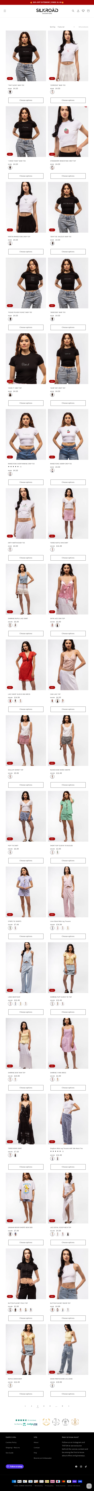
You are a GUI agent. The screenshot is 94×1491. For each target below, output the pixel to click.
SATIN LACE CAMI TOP (57, 618)
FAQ (35, 1453)
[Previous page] (25, 1406)
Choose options (26, 100)
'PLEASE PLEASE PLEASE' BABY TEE (20, 312)
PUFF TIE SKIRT (13, 846)
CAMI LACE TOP (55, 694)
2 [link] (37, 1406)
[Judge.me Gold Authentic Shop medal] (46, 1422)
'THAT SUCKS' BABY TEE (16, 85)
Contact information (74, 1486)
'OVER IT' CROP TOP (15, 388)
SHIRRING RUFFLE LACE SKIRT (18, 618)
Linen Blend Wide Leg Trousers (60, 921)
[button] (4, 10)
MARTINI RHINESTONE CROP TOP (19, 237)
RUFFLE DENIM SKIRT (15, 1379)
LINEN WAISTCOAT (14, 997)
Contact (37, 1448)
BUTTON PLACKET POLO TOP (18, 1303)
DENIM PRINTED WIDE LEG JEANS (61, 1379)
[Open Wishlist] (83, 10)
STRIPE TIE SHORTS (14, 921)
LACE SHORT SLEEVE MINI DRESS (19, 694)
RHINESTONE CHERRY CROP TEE (61, 464)
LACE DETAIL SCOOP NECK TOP (60, 1227)
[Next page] (68, 1406)
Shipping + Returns (13, 1448)
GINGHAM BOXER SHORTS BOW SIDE (20, 1227)
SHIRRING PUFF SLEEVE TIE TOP (61, 997)
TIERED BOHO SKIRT (15, 1148)
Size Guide (9, 1453)
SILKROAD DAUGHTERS (25, 1486)
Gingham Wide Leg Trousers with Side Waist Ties (66, 1148)
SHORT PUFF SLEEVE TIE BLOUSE (61, 846)
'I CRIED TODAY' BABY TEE (17, 161)
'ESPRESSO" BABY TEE (57, 85)
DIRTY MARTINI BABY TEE (16, 543)
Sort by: (52, 27)
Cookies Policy (11, 1442)
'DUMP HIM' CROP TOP (57, 388)
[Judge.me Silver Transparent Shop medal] (56, 1422)
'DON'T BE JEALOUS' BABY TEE (60, 237)
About (36, 1442)
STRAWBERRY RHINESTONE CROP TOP (63, 161)
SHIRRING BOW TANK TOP (16, 1073)
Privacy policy (49, 1486)
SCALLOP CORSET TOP (15, 770)
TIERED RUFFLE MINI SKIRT (59, 543)
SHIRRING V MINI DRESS (58, 1073)
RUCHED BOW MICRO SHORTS (60, 770)
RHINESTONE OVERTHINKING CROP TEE (21, 464)
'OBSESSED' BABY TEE (57, 312)
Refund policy (39, 1486)
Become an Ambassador (43, 1458)
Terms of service (60, 1486)
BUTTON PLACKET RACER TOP (60, 1303)
